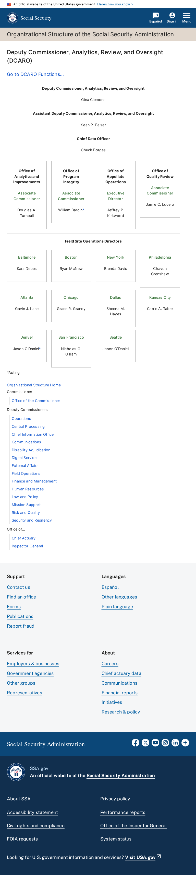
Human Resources (28, 489)
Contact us (18, 587)
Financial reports (120, 692)
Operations (21, 418)
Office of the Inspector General (133, 825)
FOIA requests (22, 839)
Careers (110, 663)
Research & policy (121, 712)
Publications (20, 616)
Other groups (21, 683)
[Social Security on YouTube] (155, 744)
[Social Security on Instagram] (165, 744)
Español (110, 587)
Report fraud (20, 626)
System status (115, 839)
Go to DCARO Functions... (35, 74)
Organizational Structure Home (34, 385)
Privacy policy (115, 798)
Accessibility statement (32, 812)
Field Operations (26, 473)
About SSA (19, 798)
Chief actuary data (121, 673)
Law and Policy (25, 496)
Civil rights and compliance (36, 825)
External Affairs (25, 465)
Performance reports (122, 812)
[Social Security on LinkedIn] (175, 744)
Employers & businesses (33, 663)
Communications (26, 442)
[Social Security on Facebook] (135, 744)
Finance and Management (34, 481)
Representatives (24, 692)
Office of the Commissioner (36, 400)
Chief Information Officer (33, 434)
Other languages (119, 597)
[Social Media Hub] (185, 744)
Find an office (21, 597)
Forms (14, 606)
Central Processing (28, 426)
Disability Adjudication (31, 450)
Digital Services (25, 457)
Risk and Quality (26, 512)
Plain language (117, 606)
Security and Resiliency (32, 520)
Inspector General (27, 546)
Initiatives (112, 702)
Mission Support (26, 504)
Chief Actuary (23, 538)
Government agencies (30, 673)
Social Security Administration (121, 775)
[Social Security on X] (145, 744)
